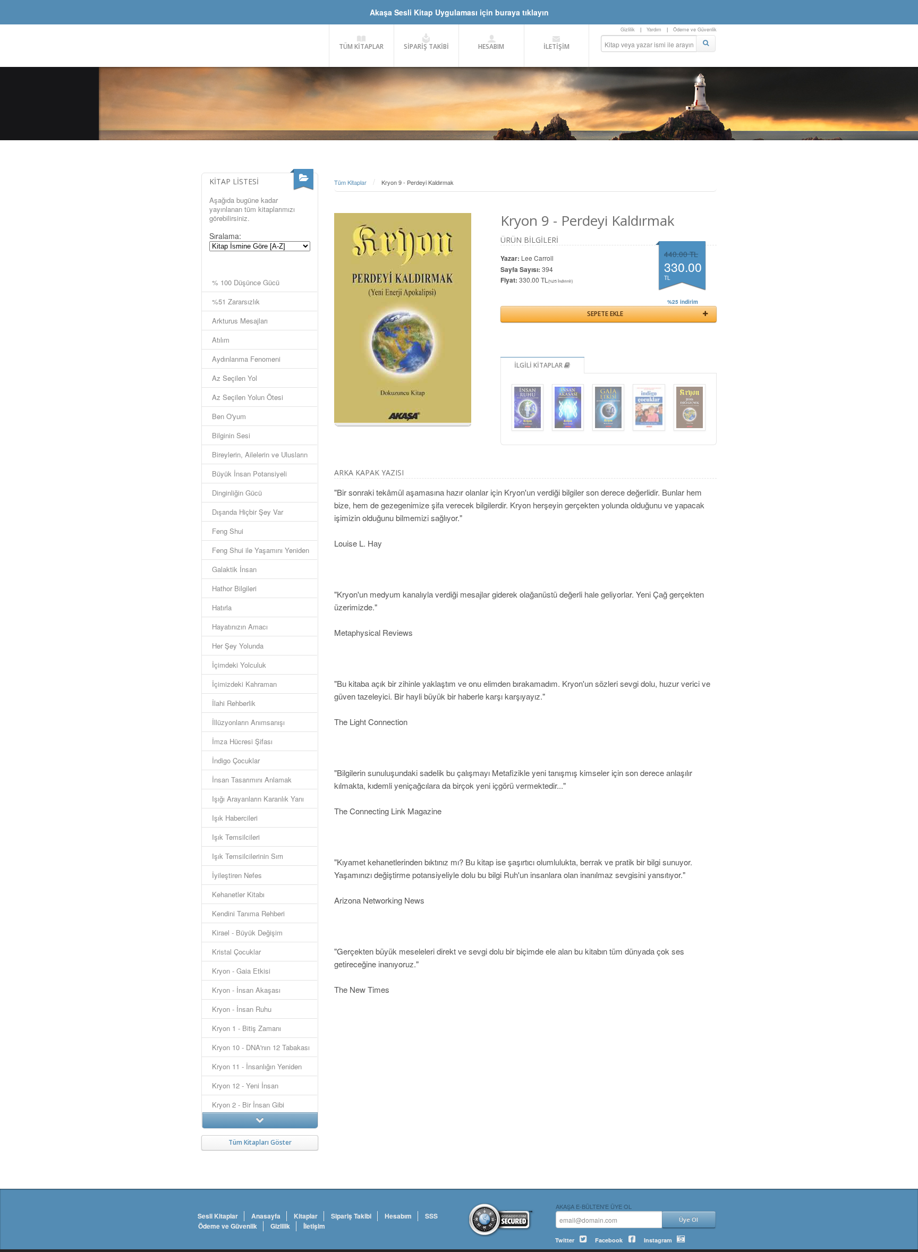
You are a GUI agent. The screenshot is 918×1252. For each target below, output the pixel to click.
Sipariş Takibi (351, 1216)
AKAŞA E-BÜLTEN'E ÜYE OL (594, 1206)
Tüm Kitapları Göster (260, 1142)
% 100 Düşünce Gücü (245, 282)
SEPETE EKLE (605, 313)
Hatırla (222, 607)
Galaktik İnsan (234, 569)
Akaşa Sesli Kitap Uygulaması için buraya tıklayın (459, 12)
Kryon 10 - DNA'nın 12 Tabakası (261, 1047)
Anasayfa (265, 1216)
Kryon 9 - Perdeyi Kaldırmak (417, 182)
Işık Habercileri (235, 818)
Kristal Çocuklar (236, 952)
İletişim (314, 1226)
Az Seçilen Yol (234, 378)
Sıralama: (225, 236)
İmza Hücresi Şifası (242, 741)
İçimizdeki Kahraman (244, 684)
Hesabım (398, 1216)
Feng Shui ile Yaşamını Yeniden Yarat (260, 552)
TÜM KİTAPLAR (361, 46)
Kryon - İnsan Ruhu (241, 1009)
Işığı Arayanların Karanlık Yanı (258, 799)
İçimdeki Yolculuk (239, 665)
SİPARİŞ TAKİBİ (426, 46)
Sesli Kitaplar (218, 1216)
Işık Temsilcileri (236, 837)
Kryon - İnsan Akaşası (246, 990)
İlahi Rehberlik (234, 703)
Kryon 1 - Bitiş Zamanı (246, 1028)
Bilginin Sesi (231, 435)
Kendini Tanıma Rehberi (248, 913)
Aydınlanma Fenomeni (246, 359)
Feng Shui (227, 531)
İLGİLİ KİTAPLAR (539, 365)
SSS (431, 1216)
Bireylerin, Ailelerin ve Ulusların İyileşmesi (260, 456)
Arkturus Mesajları (240, 321)
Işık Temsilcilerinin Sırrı (247, 856)
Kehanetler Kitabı (238, 894)
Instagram (658, 1240)
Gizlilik (627, 29)
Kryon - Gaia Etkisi (241, 971)
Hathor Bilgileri (234, 588)
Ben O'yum (229, 416)
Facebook (609, 1240)
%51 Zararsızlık (236, 301)
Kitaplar (306, 1216)
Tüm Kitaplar (350, 182)
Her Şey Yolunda (238, 646)
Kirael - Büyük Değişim (247, 932)
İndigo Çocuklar (236, 760)
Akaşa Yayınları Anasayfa (259, 45)
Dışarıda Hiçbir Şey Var (247, 512)
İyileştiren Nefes (237, 875)
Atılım (221, 340)
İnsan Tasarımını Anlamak (252, 779)
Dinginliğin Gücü (237, 493)
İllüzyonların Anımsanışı (248, 722)
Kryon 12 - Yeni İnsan (245, 1085)
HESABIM (491, 46)
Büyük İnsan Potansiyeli (249, 474)
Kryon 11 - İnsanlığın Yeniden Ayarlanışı (257, 1068)
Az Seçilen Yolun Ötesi (247, 397)
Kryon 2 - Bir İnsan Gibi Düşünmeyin (248, 1107)
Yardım (654, 29)
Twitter (564, 1240)
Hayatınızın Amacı (240, 626)
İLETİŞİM (556, 46)
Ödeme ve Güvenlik (695, 29)
